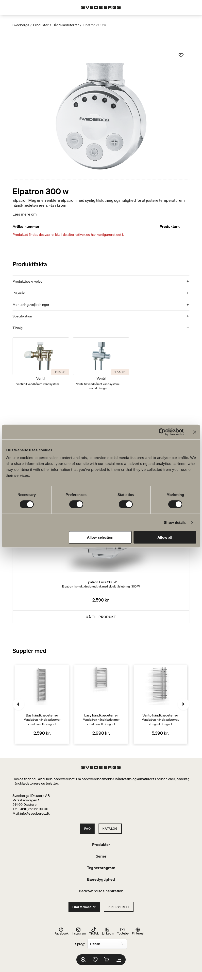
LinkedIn (108, 933)
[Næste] (183, 704)
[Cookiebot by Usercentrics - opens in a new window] (162, 432)
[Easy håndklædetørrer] (101, 704)
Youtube (123, 933)
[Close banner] (194, 432)
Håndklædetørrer (65, 25)
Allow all (164, 537)
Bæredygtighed (101, 879)
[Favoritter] (95, 960)
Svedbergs (21, 25)
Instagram (79, 933)
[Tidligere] (18, 704)
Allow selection (100, 537)
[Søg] (83, 960)
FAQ (87, 828)
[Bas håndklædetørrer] (42, 704)
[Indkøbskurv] (107, 960)
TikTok (94, 933)
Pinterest (138, 933)
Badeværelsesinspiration (101, 890)
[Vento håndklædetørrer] (160, 704)
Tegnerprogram (101, 867)
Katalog (110, 828)
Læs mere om (25, 214)
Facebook (61, 933)
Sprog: (80, 944)
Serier (101, 856)
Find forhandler (84, 907)
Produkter (41, 25)
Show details (175, 522)
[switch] (76, 504)
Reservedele (119, 907)
